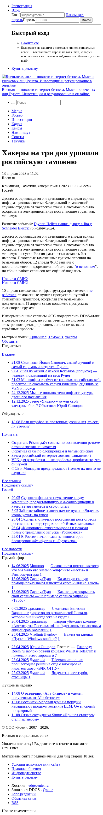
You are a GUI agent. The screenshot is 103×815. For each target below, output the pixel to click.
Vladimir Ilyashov (43, 634)
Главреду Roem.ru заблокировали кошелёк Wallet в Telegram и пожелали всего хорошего (53, 651)
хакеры (71, 337)
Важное (8, 354)
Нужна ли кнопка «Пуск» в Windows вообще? (52, 636)
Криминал (37, 337)
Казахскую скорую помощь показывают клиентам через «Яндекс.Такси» (55, 581)
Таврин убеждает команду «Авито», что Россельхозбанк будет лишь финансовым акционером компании (56, 625)
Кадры (16, 124)
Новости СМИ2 (15, 279)
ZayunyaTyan (40, 579)
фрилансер (36, 608)
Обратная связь (23, 798)
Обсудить (9, 341)
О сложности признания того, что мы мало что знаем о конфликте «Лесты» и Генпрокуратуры (55, 570)
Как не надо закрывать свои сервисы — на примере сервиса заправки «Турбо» (53, 596)
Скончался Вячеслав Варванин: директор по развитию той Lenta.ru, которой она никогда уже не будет (49, 612)
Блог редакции (23, 794)
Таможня (55, 337)
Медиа (16, 111)
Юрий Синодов (42, 647)
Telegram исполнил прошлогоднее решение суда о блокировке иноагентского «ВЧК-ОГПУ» (47, 664)
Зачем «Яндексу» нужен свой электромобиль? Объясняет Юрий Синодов (47, 403)
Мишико (37, 566)
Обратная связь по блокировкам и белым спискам (52, 451)
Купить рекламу (24, 68)
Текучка (18, 141)
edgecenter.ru (39, 785)
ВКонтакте (30, 43)
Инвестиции (21, 119)
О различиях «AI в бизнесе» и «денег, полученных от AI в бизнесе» (47, 695)
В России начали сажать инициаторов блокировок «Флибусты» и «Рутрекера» (47, 538)
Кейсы (16, 128)
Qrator (48, 790)
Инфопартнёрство (26, 773)
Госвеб (17, 115)
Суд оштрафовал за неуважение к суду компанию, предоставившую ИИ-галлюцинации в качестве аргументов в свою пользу (52, 502)
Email (15, 15)
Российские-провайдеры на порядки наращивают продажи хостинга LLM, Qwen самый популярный (53, 706)
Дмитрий (37, 660)
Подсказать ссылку (17, 485)
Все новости (12, 549)
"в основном (84, 266)
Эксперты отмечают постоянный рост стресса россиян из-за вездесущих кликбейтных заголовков (53, 521)
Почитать (9, 434)
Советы (17, 137)
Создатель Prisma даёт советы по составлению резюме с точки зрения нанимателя (55, 444)
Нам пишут (20, 132)
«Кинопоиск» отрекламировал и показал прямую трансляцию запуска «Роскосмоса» (49, 530)
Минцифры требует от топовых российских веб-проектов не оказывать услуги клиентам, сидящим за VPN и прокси (56, 384)
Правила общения (26, 769)
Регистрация (21, 6)
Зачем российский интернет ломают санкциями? (51, 455)
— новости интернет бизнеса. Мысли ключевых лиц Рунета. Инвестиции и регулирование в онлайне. (48, 92)
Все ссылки (11, 481)
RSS (14, 803)
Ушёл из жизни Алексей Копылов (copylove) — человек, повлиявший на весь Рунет (54, 373)
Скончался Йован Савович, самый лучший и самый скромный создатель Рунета (52, 364)
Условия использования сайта (35, 764)
